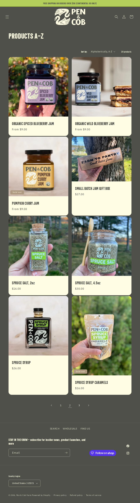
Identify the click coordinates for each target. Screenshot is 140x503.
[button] (7, 17)
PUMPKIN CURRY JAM (25, 203)
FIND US (85, 428)
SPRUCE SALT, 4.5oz (88, 283)
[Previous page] (51, 405)
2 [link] (70, 405)
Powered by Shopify (41, 495)
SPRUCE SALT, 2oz (23, 283)
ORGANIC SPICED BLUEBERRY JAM (33, 123)
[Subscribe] (66, 453)
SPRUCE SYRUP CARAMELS (91, 382)
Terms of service (93, 495)
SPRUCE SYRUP (21, 362)
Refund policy (76, 495)
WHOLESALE (70, 428)
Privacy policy (60, 495)
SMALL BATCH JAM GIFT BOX (92, 188)
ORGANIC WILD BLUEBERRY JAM (95, 123)
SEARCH (55, 428)
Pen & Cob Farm (23, 495)
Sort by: (84, 51)
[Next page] (88, 405)
